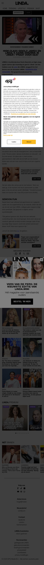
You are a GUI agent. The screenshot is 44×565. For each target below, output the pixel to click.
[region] (22, 111)
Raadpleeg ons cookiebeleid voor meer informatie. (23, 114)
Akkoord (29, 142)
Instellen (14, 142)
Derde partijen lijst (7, 135)
